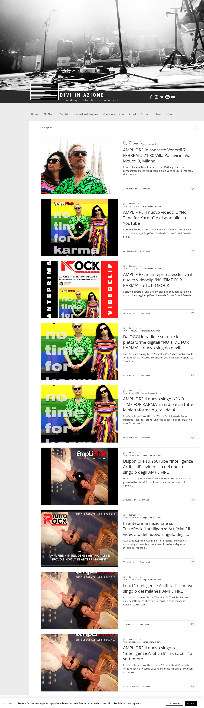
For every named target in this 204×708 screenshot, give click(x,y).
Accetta (190, 703)
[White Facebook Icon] (151, 97)
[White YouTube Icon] (173, 97)
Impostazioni (174, 703)
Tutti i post (46, 127)
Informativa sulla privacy (129, 703)
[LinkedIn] (167, 97)
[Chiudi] (200, 703)
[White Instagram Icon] (156, 97)
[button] (195, 127)
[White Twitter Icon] (162, 97)
